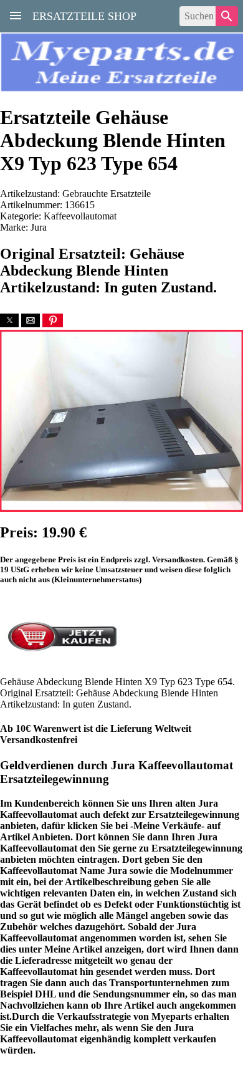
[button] (9, 320)
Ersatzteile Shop (84, 15)
